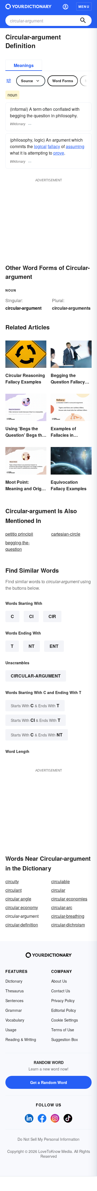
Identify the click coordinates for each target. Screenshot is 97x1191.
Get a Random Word (48, 1082)
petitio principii (19, 534)
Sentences (14, 1000)
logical (40, 146)
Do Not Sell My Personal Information (48, 1139)
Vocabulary (14, 1020)
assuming (75, 146)
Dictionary (13, 981)
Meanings (24, 65)
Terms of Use (62, 1029)
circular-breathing (67, 916)
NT (31, 646)
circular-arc (61, 907)
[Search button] (83, 20)
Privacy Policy (63, 1000)
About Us (59, 981)
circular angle (18, 899)
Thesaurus (14, 990)
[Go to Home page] (28, 6)
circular (58, 890)
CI (31, 616)
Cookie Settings (64, 1020)
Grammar (13, 1010)
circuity (12, 881)
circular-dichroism (68, 925)
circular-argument (36, 676)
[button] (65, 6)
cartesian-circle (65, 534)
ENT (54, 646)
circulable (60, 881)
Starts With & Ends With (35, 705)
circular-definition (21, 925)
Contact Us (60, 990)
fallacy (54, 146)
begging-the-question (17, 545)
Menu (83, 6)
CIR (52, 616)
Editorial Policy (63, 1010)
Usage (10, 1029)
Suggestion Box (64, 1039)
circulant (13, 890)
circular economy (21, 907)
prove (58, 153)
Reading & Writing (20, 1039)
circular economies (69, 899)
